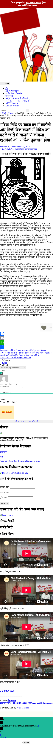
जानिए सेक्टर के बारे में (13, 93)
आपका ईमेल (4, 487)
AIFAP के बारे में (11, 91)
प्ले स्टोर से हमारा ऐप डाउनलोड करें (26, 421)
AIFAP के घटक (11, 103)
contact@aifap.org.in (28, 5)
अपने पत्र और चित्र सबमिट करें (17, 101)
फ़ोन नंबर (3, 498)
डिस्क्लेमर (12, 700)
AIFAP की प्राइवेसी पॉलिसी (16, 98)
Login (4, 362)
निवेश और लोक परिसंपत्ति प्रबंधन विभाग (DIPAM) (20, 461)
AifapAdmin (5, 149)
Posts (13, 149)
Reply (3, 737)
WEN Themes (23, 708)
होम (6, 88)
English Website (12, 106)
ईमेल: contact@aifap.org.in (41, 703)
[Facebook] (26, 334)
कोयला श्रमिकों (31, 149)
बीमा (1, 457)
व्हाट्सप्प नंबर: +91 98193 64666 (13, 703)
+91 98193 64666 (33, 2)
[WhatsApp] (26, 342)
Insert (26, 743)
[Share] (26, 347)
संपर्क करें (9, 96)
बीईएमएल (3, 452)
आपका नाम (4, 492)
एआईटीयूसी (19, 149)
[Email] (26, 338)
